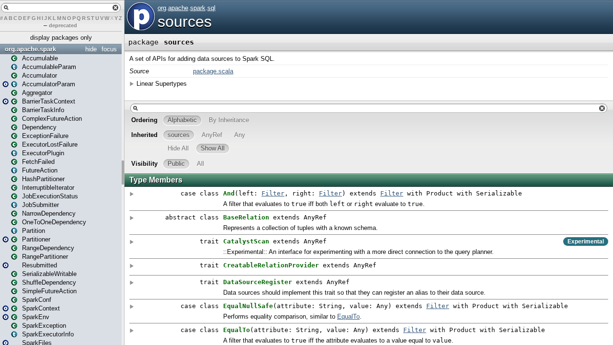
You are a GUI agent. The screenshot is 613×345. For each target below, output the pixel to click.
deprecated (63, 25)
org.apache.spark (30, 49)
